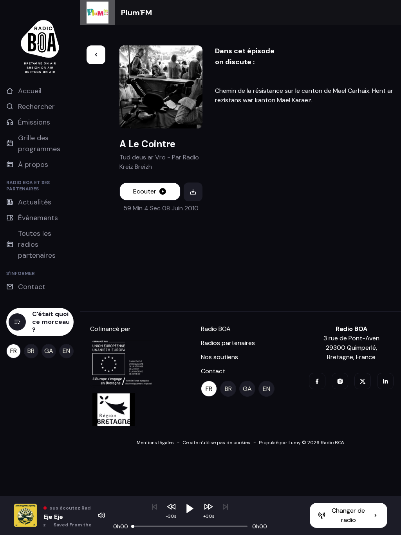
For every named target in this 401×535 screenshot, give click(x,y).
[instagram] (340, 381)
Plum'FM (136, 12)
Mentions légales (155, 442)
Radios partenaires (228, 343)
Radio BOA (216, 329)
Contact (213, 371)
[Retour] (96, 54)
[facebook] (317, 381)
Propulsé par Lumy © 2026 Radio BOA (301, 442)
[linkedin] (385, 381)
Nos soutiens (219, 357)
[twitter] (362, 381)
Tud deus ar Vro (142, 157)
